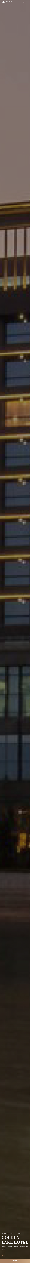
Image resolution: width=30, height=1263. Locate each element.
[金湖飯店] (7, 2)
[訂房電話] (23, 2)
